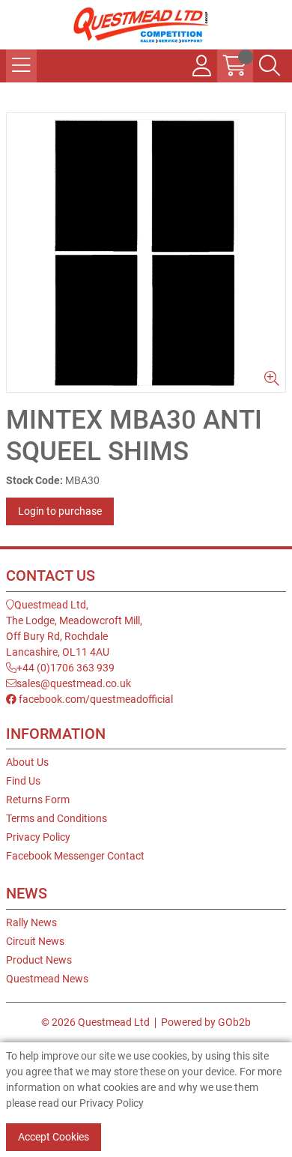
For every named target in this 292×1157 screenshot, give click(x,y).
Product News (39, 960)
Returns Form (38, 800)
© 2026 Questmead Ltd (95, 1022)
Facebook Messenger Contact (75, 856)
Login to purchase (60, 511)
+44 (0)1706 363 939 (65, 668)
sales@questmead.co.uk (73, 683)
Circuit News (35, 941)
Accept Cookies (53, 1137)
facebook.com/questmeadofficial (94, 699)
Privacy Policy (38, 837)
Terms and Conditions (56, 818)
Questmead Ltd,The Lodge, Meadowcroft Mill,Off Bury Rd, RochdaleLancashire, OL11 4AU (74, 628)
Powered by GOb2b (206, 1022)
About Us (27, 762)
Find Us (23, 781)
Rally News (31, 922)
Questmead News (47, 979)
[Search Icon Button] (269, 65)
